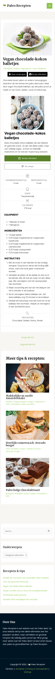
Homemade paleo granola (14, 594)
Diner (8, 448)
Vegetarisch (26, 68)
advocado (10, 451)
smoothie (30, 404)
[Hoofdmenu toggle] (49, 6)
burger (17, 451)
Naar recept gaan (18, 74)
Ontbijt (15, 401)
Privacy (30, 668)
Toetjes (31, 401)
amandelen (15, 404)
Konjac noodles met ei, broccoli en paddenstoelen (25, 590)
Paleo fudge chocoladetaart (23, 490)
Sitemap (27, 672)
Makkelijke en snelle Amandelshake (19, 397)
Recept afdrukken (38, 74)
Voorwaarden (42, 668)
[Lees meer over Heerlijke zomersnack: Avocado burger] (27, 425)
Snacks (17, 68)
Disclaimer (20, 668)
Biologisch (10, 493)
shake (23, 404)
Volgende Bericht (27, 344)
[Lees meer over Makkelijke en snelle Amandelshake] (27, 377)
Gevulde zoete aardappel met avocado (20, 599)
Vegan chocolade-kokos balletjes (17, 586)
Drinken (9, 401)
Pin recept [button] (29, 166)
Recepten (8, 68)
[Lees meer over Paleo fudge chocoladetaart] (27, 472)
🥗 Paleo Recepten (17, 6)
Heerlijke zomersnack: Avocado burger (26, 444)
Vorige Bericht (27, 337)
